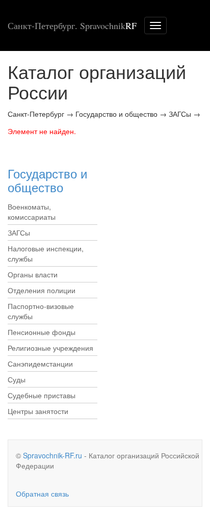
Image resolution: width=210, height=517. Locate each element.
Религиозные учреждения (50, 348)
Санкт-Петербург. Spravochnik (72, 25)
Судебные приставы (41, 395)
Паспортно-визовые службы (41, 311)
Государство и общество (47, 179)
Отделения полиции (41, 290)
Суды (16, 379)
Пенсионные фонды (41, 332)
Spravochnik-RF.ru (52, 455)
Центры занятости (38, 411)
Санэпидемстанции (40, 363)
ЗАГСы (19, 232)
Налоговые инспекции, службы (46, 253)
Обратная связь (42, 493)
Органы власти (33, 274)
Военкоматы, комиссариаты (32, 211)
